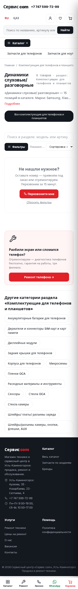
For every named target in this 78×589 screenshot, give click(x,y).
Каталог (20, 43)
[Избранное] (60, 18)
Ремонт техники (15, 527)
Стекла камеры (18, 404)
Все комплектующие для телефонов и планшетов (39, 116)
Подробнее (12, 103)
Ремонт (23, 585)
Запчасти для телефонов (24, 53)
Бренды (47, 469)
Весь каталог (50, 456)
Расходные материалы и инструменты (35, 383)
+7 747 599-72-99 (45, 7)
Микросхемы (58, 363)
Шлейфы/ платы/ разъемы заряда (32, 414)
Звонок (39, 585)
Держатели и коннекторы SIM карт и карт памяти (37, 330)
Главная (10, 65)
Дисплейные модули (22, 343)
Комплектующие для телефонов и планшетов (47, 65)
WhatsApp (54, 585)
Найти (65, 30)
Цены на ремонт (15, 534)
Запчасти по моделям (56, 462)
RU (7, 18)
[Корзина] (70, 18)
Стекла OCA (37, 394)
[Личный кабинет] (50, 18)
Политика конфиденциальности (56, 530)
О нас (8, 540)
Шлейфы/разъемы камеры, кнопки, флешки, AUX (33, 426)
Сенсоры (14, 394)
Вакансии (11, 546)
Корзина (70, 585)
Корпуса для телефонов (24, 363)
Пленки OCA (17, 373)
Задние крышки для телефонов (30, 353)
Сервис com (15, 6)
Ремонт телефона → (39, 277)
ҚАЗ (16, 18)
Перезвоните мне (40, 194)
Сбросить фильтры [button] (39, 202)
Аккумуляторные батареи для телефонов (37, 318)
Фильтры (18, 147)
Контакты (11, 552)
